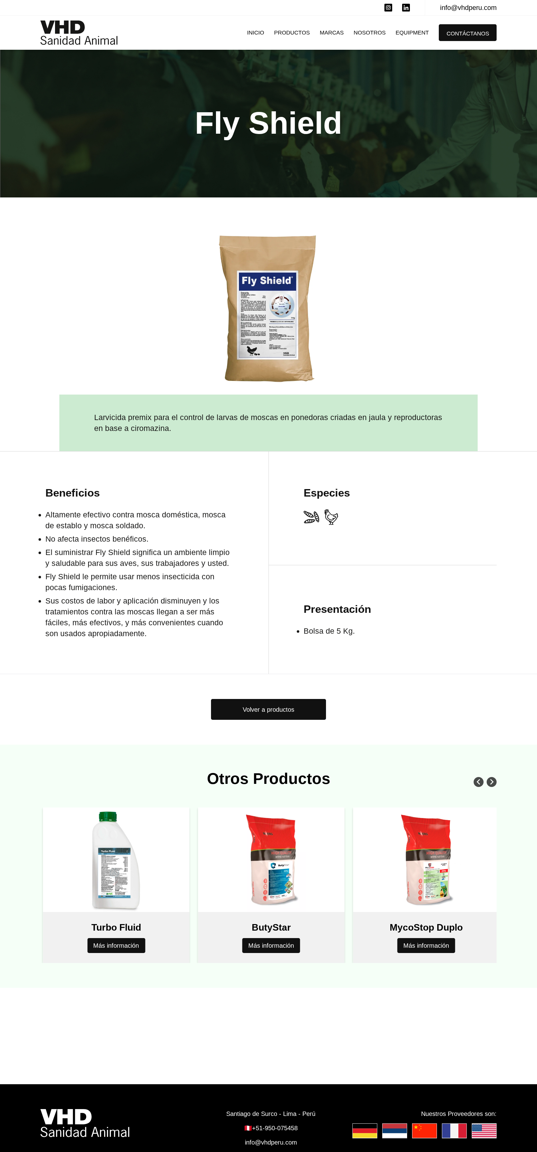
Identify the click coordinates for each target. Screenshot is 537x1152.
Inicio (255, 33)
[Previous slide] (479, 782)
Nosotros (370, 33)
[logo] (114, 1123)
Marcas (332, 33)
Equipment (412, 33)
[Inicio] (78, 33)
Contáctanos (468, 33)
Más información (86, 945)
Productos (292, 33)
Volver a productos (268, 709)
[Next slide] (492, 782)
